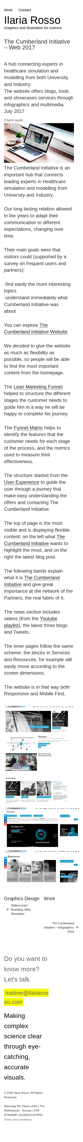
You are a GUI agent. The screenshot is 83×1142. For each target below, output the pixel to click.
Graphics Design (21, 898)
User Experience (21, 482)
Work (8, 10)
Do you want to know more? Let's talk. (25, 969)
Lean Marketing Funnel (38, 386)
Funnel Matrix (28, 427)
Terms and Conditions (18, 1119)
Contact (25, 10)
